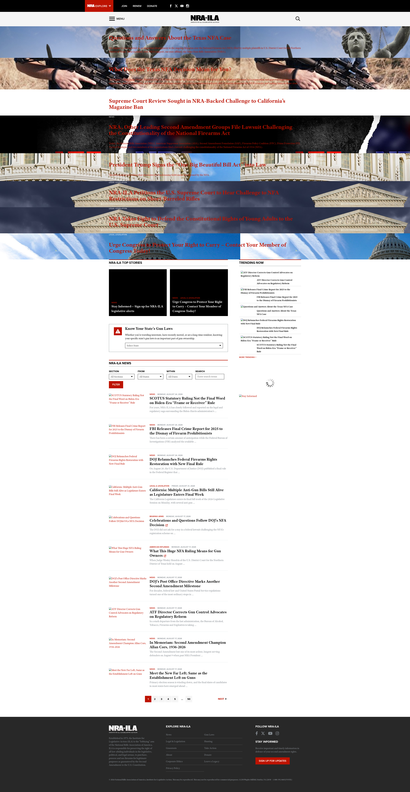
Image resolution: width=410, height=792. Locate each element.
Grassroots (171, 748)
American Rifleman (159, 547)
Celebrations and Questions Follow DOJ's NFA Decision (188, 522)
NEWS (114, 302)
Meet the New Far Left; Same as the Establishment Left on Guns (178, 675)
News (152, 394)
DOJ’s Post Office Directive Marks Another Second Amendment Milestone (185, 583)
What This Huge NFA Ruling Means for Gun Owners (185, 553)
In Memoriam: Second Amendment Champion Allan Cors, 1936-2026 (188, 644)
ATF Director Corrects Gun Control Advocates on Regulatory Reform (188, 614)
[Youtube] (182, 2)
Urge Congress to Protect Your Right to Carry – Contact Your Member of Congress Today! (197, 306)
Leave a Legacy (211, 761)
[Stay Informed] (248, 396)
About (169, 754)
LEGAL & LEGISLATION (190, 298)
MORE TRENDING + (247, 357)
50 (188, 699)
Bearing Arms (157, 516)
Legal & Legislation (159, 486)
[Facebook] (170, 2)
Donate (208, 754)
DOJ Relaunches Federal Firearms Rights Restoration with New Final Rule (183, 461)
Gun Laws (209, 734)
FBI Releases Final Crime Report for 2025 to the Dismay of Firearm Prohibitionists (186, 431)
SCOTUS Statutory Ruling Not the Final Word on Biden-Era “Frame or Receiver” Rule (187, 400)
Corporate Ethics (174, 761)
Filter (116, 384)
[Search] (298, 19)
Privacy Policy (173, 768)
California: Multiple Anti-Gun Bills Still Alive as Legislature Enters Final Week (187, 492)
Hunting (208, 741)
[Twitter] (176, 2)
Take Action (210, 748)
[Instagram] (187, 2)
